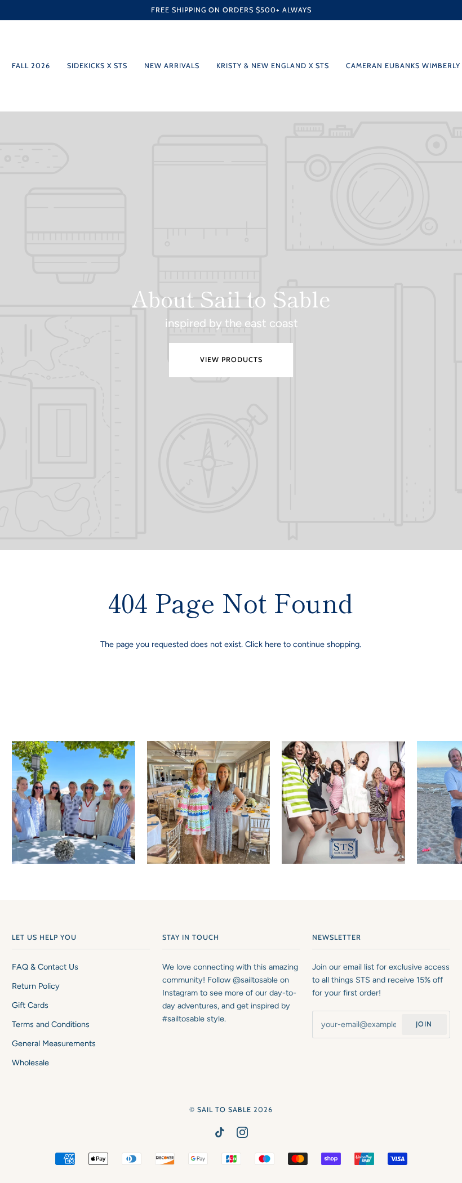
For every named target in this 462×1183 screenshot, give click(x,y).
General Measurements (54, 1043)
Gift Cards (30, 1005)
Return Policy (36, 986)
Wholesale (30, 1062)
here (273, 644)
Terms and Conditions (51, 1024)
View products (231, 359)
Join (424, 1024)
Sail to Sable (224, 1109)
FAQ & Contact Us (45, 967)
